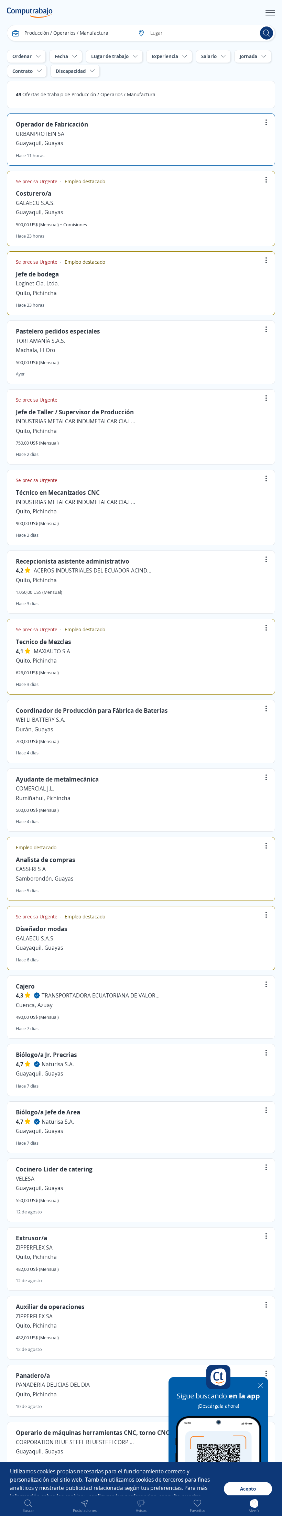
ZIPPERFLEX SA (34, 1247)
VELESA (25, 1178)
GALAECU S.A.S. (35, 203)
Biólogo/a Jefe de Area (48, 1112)
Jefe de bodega (37, 274)
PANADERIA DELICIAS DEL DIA (53, 1384)
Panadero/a (33, 1375)
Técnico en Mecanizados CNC (58, 492)
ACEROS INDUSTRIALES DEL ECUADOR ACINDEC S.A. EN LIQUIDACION (94, 570)
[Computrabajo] (30, 13)
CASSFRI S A (31, 869)
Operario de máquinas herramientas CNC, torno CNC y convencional (115, 1432)
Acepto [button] (248, 1488)
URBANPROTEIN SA (40, 134)
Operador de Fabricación (52, 124)
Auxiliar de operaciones (50, 1306)
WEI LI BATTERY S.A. (40, 719)
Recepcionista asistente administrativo (72, 561)
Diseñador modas (41, 929)
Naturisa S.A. (58, 1064)
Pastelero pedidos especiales (58, 331)
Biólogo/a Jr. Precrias (46, 1054)
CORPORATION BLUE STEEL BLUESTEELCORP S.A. (76, 1442)
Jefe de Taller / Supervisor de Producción (75, 412)
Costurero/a (33, 193)
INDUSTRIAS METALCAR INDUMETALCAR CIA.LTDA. (76, 421)
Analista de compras (45, 859)
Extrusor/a (31, 1238)
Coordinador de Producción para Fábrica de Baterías (92, 710)
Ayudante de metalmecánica (57, 779)
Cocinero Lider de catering (54, 1169)
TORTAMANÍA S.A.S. (40, 341)
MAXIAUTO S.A (52, 651)
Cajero (25, 986)
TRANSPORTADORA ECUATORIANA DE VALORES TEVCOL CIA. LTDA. (102, 995)
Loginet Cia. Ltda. (37, 283)
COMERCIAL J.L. (35, 788)
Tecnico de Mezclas (43, 641)
